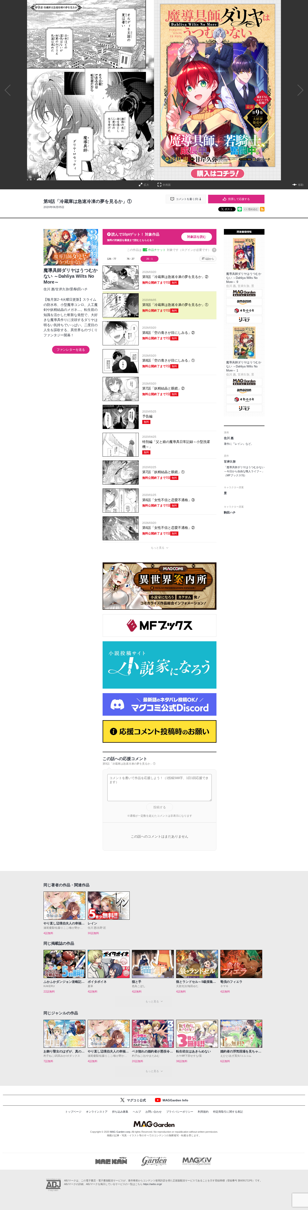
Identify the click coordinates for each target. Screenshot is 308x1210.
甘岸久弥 (62, 289)
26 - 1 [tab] (149, 258)
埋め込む (253, 209)
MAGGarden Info (175, 1100)
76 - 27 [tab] (130, 258)
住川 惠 (49, 289)
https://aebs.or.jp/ (152, 1184)
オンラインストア (97, 1111)
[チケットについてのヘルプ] (214, 250)
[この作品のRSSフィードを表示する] (262, 209)
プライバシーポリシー (179, 1111)
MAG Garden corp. (120, 1131)
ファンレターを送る (71, 349)
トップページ (73, 1111)
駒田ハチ (81, 289)
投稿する (159, 807)
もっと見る (157, 547)
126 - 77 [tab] (111, 258)
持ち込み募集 (120, 1111)
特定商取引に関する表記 (228, 1111)
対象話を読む (196, 236)
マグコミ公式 (136, 1100)
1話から (209, 258)
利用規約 (203, 1111)
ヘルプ (137, 1111)
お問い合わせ (153, 1111)
